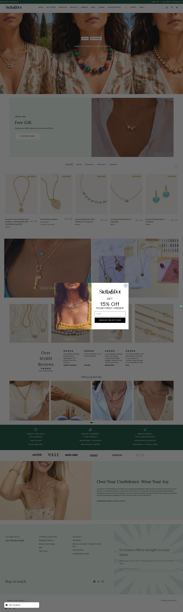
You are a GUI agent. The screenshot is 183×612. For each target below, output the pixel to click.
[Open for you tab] (6, 605)
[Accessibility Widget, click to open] (181, 306)
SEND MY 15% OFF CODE (110, 320)
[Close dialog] (126, 285)
